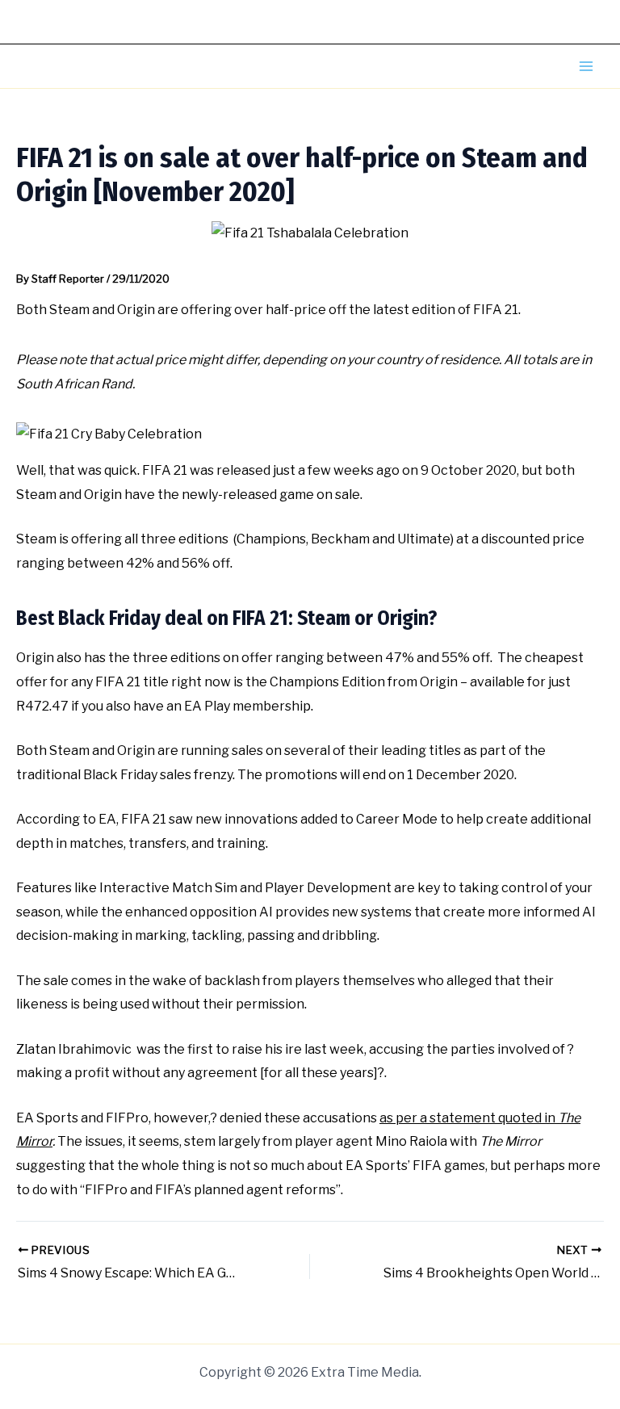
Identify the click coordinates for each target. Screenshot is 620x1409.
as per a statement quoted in (468, 1118)
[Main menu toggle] (586, 66)
